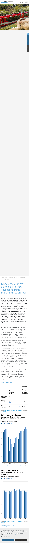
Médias (2, 277)
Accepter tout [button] (8, 540)
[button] (14, 537)
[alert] (14, 535)
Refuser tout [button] (21, 540)
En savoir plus (18, 535)
